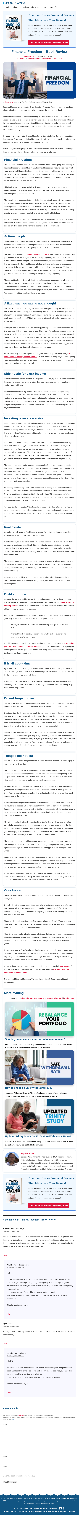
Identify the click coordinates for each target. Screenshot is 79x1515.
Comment (6, 1424)
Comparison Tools (26, 7)
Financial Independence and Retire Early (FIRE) (44, 58)
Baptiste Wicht (29, 56)
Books (7, 7)
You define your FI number (38, 254)
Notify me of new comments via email (20, 1476)
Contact (71, 1511)
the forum (21, 1415)
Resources (39, 7)
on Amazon (65, 966)
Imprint (63, 1511)
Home (13, 1511)
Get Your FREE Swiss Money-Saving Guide (49, 42)
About (7, 1511)
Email (6, 1466)
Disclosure (8, 102)
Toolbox (14, 7)
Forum (51, 7)
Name (5, 1456)
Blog (46, 7)
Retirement (21, 58)
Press (31, 1511)
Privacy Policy (52, 1511)
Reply (5, 1255)
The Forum (22, 1511)
